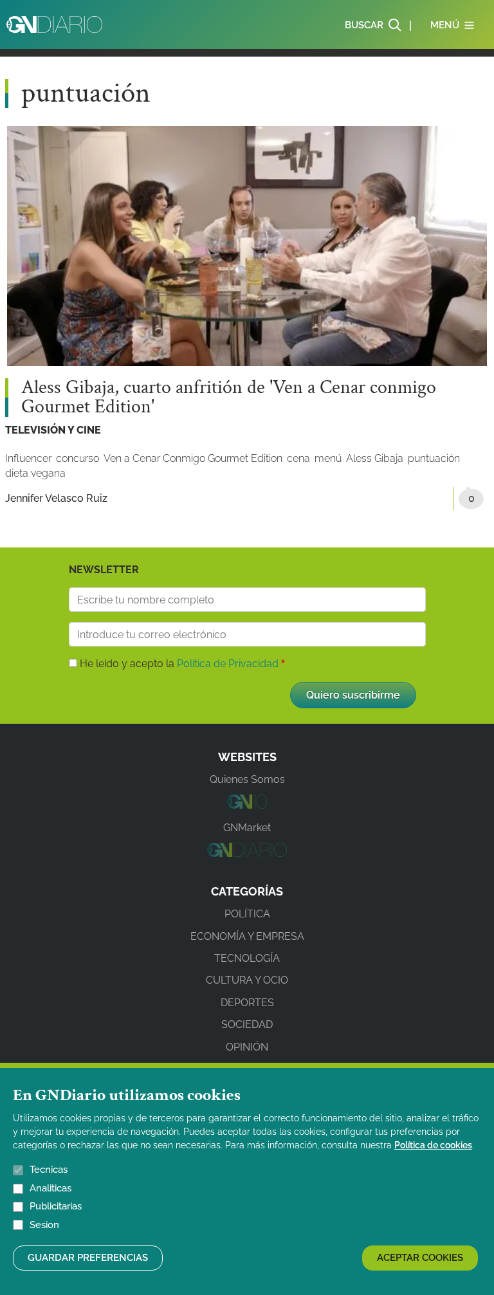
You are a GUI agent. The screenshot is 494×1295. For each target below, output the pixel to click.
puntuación (434, 458)
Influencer (28, 458)
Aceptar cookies (420, 1257)
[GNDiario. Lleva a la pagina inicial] (54, 24)
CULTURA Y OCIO (247, 980)
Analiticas (50, 1188)
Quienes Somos (247, 779)
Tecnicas (49, 1169)
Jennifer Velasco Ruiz (56, 498)
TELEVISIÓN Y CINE (53, 430)
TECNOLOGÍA (247, 958)
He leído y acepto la (179, 663)
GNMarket (247, 828)
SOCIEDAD (247, 1024)
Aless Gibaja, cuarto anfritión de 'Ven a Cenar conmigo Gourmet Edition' (228, 397)
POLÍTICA (247, 914)
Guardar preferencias (88, 1257)
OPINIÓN (247, 1047)
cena (298, 458)
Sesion (44, 1225)
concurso (77, 458)
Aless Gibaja (374, 458)
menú (328, 458)
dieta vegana (35, 473)
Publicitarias (56, 1206)
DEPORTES (247, 1003)
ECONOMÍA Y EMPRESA (247, 936)
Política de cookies (433, 1145)
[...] (246, 805)
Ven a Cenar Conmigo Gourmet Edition (193, 458)
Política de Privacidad (228, 663)
